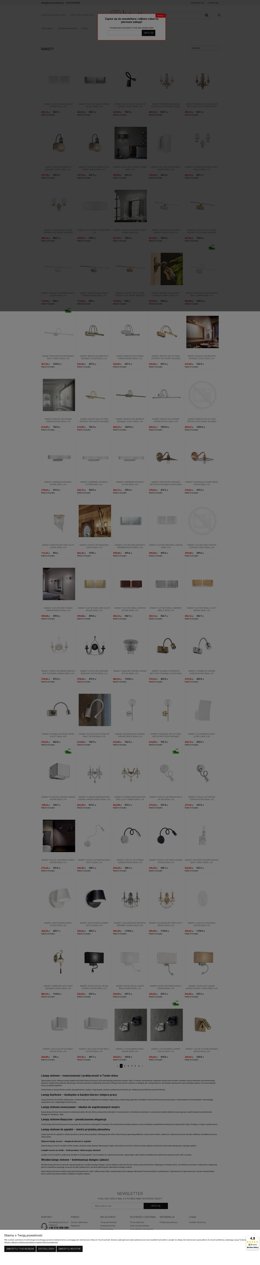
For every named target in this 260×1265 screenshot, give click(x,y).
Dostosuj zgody (46, 1249)
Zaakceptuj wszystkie (69, 1249)
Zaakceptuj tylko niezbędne (20, 1249)
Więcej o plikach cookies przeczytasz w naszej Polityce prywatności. (31, 1242)
